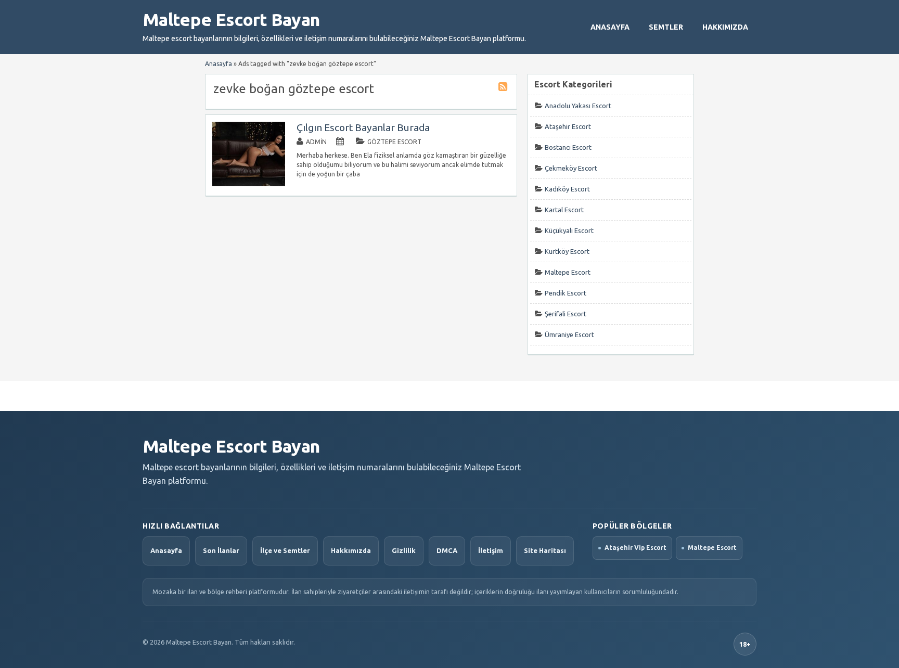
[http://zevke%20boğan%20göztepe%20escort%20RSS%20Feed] (504, 88)
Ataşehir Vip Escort (635, 547)
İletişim (490, 550)
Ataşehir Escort (568, 126)
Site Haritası (545, 550)
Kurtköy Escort (567, 251)
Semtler (666, 27)
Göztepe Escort (394, 141)
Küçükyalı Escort (569, 230)
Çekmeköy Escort (571, 168)
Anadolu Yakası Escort (578, 105)
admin (316, 141)
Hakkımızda (725, 27)
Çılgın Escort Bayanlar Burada (363, 127)
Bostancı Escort (568, 147)
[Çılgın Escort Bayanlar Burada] (248, 184)
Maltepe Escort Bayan (231, 19)
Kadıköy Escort (567, 188)
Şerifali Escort (565, 313)
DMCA (446, 550)
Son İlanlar (221, 550)
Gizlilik (404, 550)
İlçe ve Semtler (285, 550)
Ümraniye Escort (569, 334)
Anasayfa (610, 27)
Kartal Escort (564, 209)
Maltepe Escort (567, 272)
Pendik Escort (565, 293)
